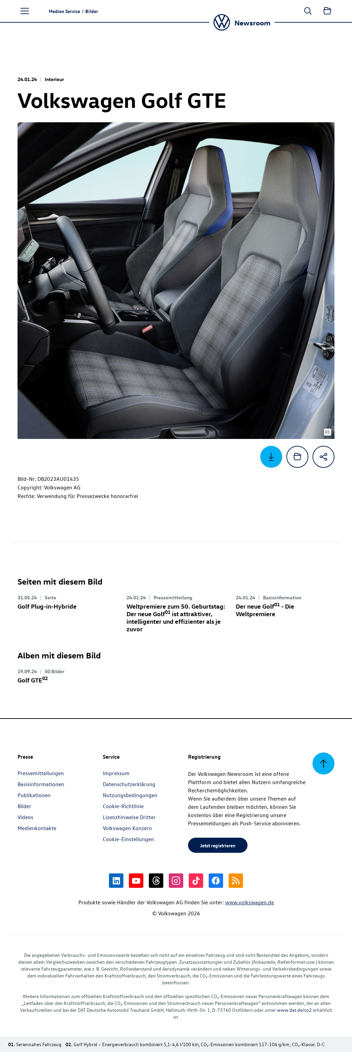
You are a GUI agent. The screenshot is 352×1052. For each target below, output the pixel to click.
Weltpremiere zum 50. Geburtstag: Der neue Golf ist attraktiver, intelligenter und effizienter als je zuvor (175, 617)
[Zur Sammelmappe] (327, 11)
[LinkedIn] (116, 880)
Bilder (24, 806)
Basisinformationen (41, 784)
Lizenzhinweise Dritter (129, 817)
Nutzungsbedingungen (130, 795)
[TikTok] (196, 880)
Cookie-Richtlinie (123, 806)
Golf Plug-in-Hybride (47, 606)
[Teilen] (323, 457)
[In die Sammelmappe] (297, 457)
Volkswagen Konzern (127, 828)
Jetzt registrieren (217, 845)
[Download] (271, 457)
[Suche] (308, 11)
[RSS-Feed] (236, 880)
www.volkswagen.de (249, 902)
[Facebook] (216, 880)
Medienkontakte (37, 828)
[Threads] (156, 880)
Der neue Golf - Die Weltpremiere (265, 610)
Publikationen (34, 795)
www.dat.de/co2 (294, 1010)
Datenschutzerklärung (129, 784)
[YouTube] (136, 880)
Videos (25, 817)
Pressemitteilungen (41, 773)
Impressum (116, 773)
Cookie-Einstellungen (128, 839)
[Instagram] (176, 880)
